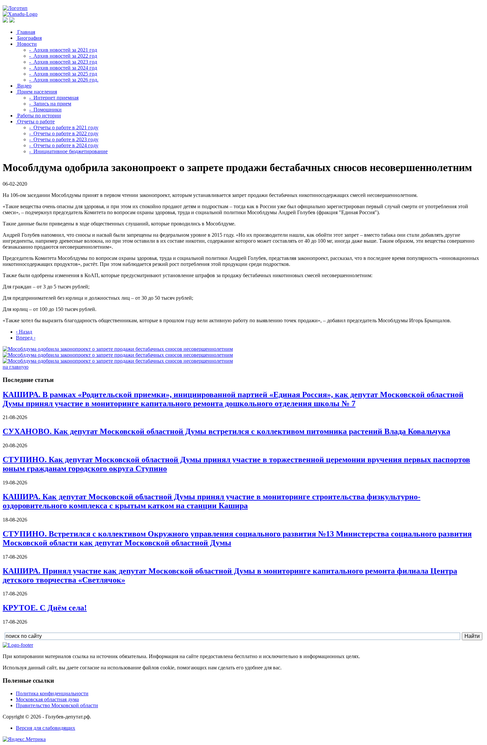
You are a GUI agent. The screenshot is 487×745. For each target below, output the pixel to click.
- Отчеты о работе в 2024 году (63, 145)
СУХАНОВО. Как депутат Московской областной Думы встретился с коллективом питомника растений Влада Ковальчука (226, 431)
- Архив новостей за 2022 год (63, 56)
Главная (25, 32)
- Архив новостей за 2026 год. (63, 80)
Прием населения (36, 91)
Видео (23, 86)
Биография (29, 38)
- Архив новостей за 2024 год (63, 68)
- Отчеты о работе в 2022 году (63, 133)
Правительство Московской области (57, 705)
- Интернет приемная (54, 97)
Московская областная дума (47, 699)
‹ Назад (24, 332)
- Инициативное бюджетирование (68, 151)
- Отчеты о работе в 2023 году (63, 139)
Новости (26, 44)
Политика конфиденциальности (52, 693)
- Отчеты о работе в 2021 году (63, 127)
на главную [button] (15, 367)
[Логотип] (15, 8)
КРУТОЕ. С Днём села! (45, 607)
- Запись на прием (50, 103)
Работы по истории (38, 115)
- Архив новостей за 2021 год (63, 50)
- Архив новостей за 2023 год (63, 62)
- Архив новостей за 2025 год (63, 74)
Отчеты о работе (35, 121)
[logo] (18, 645)
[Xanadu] (20, 14)
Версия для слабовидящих (45, 728)
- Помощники (45, 109)
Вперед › (25, 338)
